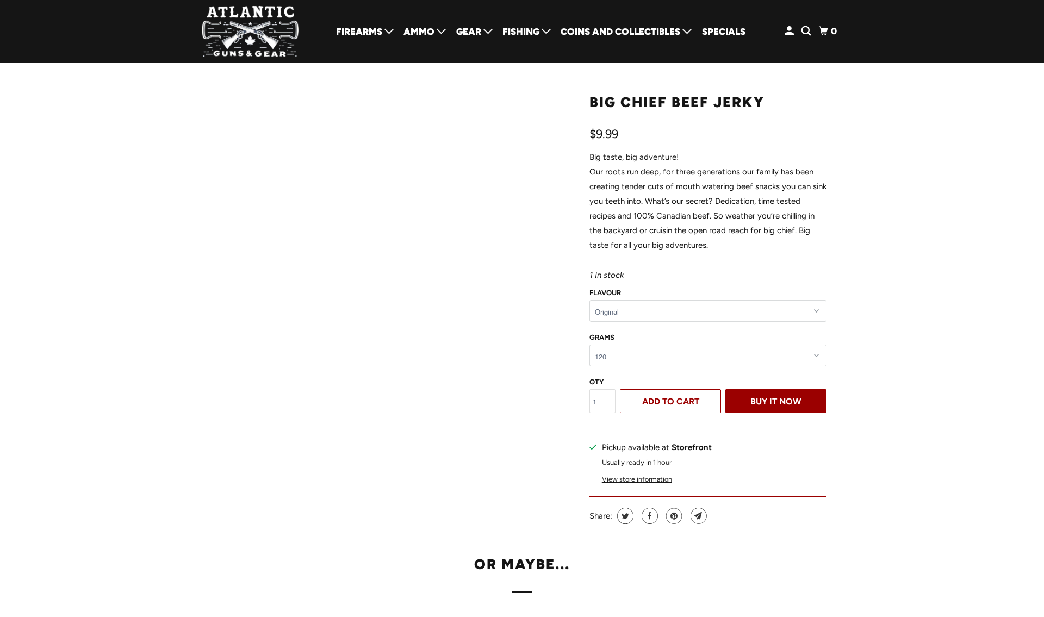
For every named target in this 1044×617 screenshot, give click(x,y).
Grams (601, 337)
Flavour (605, 293)
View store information (637, 479)
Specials (723, 31)
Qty (596, 382)
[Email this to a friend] (697, 516)
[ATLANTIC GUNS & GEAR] (250, 31)
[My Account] (790, 31)
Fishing (522, 31)
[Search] (807, 31)
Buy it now (775, 401)
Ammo (420, 31)
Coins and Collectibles (621, 31)
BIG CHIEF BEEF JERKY (677, 102)
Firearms (360, 31)
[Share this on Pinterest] (672, 516)
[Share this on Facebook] (648, 516)
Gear (469, 31)
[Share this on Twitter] (623, 516)
